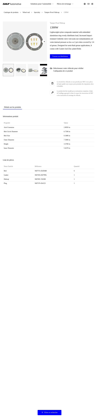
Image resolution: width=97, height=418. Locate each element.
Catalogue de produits (11, 12)
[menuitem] (42, 4)
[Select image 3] (33, 70)
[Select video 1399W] (46, 70)
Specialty (37, 12)
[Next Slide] (44, 41)
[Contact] (88, 4)
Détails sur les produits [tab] (12, 107)
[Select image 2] (20, 70)
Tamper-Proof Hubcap (51, 12)
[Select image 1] (8, 70)
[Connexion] (92, 4)
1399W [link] (66, 12)
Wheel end (26, 12)
